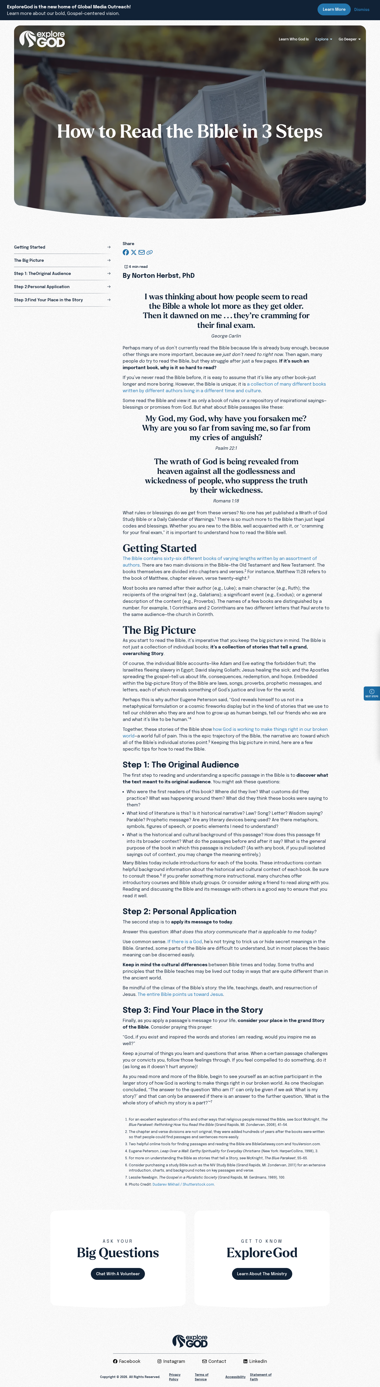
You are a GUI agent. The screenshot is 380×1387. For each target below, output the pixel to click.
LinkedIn (258, 1361)
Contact (217, 1361)
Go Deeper (348, 39)
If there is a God (185, 941)
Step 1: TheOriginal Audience (42, 273)
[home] (42, 39)
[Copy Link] (149, 252)
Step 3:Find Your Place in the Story (48, 300)
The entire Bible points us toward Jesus (180, 994)
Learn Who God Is (294, 39)
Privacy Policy (175, 1377)
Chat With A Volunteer (118, 1273)
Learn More (334, 9)
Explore (321, 39)
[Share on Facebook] (126, 252)
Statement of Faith (261, 1377)
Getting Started (29, 247)
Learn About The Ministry (262, 1273)
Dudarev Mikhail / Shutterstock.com (183, 1184)
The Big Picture (29, 260)
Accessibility (235, 1377)
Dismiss (361, 9)
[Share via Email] (142, 252)
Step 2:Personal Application (41, 286)
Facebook (129, 1361)
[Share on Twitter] (134, 252)
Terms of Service (201, 1377)
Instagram (174, 1361)
